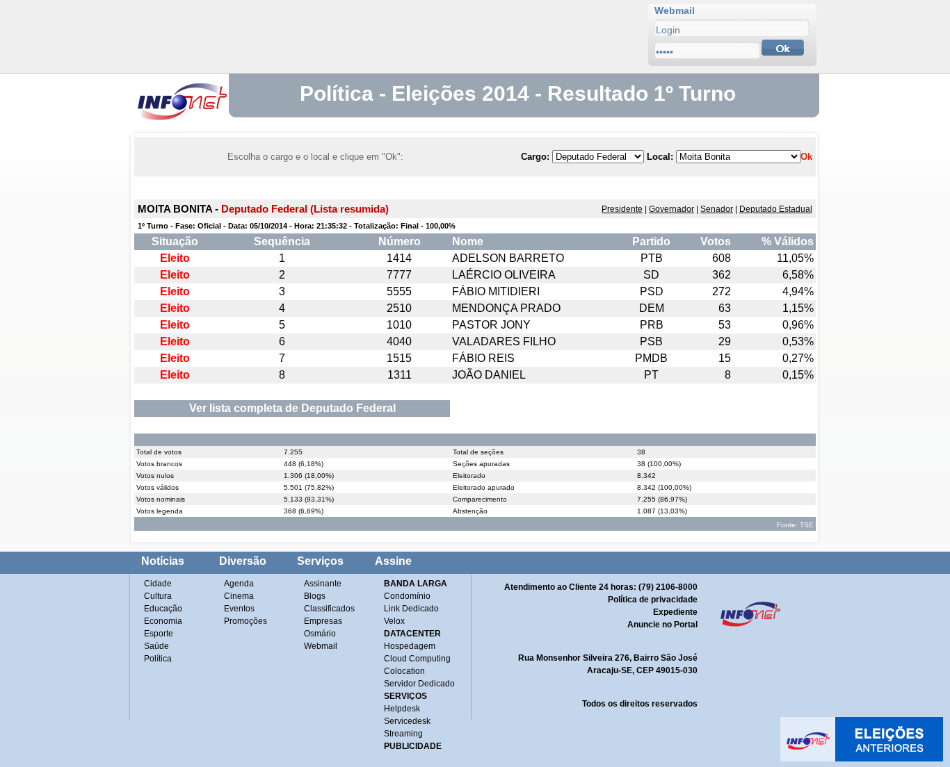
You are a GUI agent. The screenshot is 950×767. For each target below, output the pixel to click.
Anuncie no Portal (662, 624)
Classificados (329, 608)
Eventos (239, 608)
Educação (163, 608)
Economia (163, 621)
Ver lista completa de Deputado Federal (292, 408)
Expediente (675, 612)
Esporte (158, 633)
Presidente (622, 209)
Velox (394, 621)
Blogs (314, 596)
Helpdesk (402, 709)
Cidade (158, 583)
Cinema (239, 596)
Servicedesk (407, 721)
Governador (671, 209)
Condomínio (407, 596)
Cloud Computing (417, 658)
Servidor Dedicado (419, 683)
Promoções (245, 621)
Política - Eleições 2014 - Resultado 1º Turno (518, 93)
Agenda (239, 583)
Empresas (323, 621)
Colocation (404, 671)
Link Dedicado (411, 608)
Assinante (322, 583)
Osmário (320, 633)
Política (158, 658)
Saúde (156, 646)
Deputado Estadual (775, 209)
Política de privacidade (653, 599)
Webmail (320, 646)
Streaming (403, 734)
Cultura (158, 596)
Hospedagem (409, 646)
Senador (716, 209)
